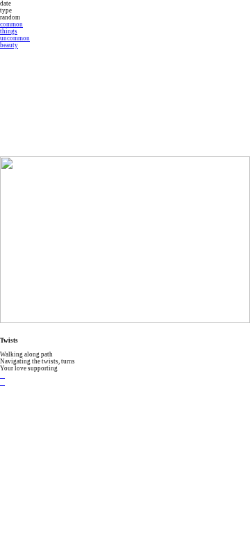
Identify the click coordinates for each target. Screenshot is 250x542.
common (11, 24)
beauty (9, 45)
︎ (2, 375)
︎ (2, 382)
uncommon (15, 38)
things (8, 31)
